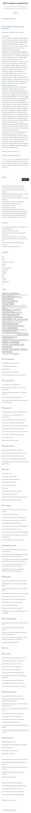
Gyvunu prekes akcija (8, 359)
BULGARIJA (8, 296)
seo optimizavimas (10, 323)
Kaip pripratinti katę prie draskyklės (10, 372)
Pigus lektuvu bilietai (8, 380)
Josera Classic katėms (7, 473)
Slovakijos (6, 336)
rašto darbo (16, 50)
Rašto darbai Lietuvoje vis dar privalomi (13, 27)
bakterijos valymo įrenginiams (11, 294)
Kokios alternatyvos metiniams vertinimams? (13, 188)
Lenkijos (5, 309)
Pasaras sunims (7, 408)
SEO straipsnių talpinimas (15, 3)
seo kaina (8, 322)
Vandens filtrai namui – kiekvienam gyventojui (13, 456)
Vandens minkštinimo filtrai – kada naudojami (13, 209)
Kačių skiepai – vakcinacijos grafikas (10, 363)
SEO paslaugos (7, 505)
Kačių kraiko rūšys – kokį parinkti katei (11, 663)
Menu (15, 12)
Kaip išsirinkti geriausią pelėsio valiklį (11, 384)
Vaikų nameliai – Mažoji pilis (9, 205)
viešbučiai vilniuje (7, 354)
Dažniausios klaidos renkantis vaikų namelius (13, 791)
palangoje (20, 309)
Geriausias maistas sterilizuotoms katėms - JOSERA (14, 580)
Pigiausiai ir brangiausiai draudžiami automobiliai (14, 458)
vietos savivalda (10, 342)
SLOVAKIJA (23, 334)
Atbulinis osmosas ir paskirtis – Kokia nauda (12, 713)
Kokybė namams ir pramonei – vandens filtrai (13, 201)
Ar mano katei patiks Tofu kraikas (10, 605)
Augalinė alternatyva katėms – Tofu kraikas (12, 660)
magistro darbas (17, 165)
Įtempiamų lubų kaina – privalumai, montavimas (14, 520)
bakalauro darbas (23, 161)
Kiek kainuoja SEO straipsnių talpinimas (11, 523)
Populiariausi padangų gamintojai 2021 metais (13, 539)
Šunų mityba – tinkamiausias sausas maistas (13, 434)
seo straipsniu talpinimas (11, 332)
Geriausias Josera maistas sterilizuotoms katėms (13, 658)
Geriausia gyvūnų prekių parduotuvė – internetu (14, 686)
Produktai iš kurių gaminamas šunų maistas (12, 683)
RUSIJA (5, 314)
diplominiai (4, 163)
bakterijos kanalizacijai (10, 293)
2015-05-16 (17, 155)
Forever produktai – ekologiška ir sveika (11, 203)
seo (3, 321)
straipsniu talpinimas (11, 339)
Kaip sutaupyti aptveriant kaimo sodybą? (12, 397)
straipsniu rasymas (8, 338)
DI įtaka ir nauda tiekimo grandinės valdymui (13, 186)
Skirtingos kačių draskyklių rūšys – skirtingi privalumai (15, 593)
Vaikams (4, 279)
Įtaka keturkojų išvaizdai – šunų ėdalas (11, 499)
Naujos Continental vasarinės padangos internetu (14, 453)
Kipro (4, 307)
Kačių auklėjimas (6, 369)
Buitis (3, 258)
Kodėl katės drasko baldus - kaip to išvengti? (13, 596)
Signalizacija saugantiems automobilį (11, 246)
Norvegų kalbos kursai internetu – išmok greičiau (14, 236)
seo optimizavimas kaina (13, 325)
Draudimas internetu (8, 446)
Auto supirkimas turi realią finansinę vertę (12, 696)
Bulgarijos (18, 296)
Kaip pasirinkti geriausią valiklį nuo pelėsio (12, 195)
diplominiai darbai (12, 163)
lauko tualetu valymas (21, 307)
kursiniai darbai (8, 165)
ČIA (18, 151)
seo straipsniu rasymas (9, 331)
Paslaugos (26, 159)
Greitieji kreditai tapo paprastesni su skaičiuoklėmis (14, 744)
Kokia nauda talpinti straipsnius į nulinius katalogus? (15, 526)
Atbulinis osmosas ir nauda (8, 777)
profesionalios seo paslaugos (11, 310)
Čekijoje (16, 353)
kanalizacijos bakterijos (19, 306)
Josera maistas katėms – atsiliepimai (11, 479)
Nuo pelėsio (5, 270)
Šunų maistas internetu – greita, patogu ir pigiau (14, 419)
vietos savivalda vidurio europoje (15, 350)
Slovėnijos (13, 336)
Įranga (3, 266)
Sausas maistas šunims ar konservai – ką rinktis (13, 375)
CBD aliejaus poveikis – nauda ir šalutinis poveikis (14, 517)
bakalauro (16, 161)
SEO (3, 275)
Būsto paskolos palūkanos (8, 753)
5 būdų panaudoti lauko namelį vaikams (12, 782)
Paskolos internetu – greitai (8, 741)
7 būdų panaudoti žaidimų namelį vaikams (12, 788)
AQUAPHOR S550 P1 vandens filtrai (10, 722)
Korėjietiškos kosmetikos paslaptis (10, 642)
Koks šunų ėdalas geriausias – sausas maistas (13, 428)
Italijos (9, 305)
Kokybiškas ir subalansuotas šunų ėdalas (12, 608)
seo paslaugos (10, 327)
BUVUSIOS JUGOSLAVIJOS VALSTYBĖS (10, 301)
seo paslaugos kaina (9, 329)
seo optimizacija (17, 322)
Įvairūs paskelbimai (19, 159)
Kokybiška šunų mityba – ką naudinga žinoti (13, 422)
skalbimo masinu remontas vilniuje (9, 335)
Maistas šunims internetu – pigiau (10, 440)
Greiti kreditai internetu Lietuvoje (10, 750)
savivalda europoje (12, 317)
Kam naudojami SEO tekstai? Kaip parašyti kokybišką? (15, 532)
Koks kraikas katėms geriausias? (10, 494)
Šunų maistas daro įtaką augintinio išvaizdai (12, 680)
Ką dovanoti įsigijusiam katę (9, 485)
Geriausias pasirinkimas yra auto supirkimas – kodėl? (15, 759)
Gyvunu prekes (7, 576)
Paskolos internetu (8, 737)
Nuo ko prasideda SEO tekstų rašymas (11, 529)
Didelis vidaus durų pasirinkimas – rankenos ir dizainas (15, 193)
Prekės (3, 273)
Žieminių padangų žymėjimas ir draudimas (12, 450)
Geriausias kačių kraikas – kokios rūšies (11, 666)
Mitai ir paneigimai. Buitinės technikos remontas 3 (14, 215)
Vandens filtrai (5, 281)
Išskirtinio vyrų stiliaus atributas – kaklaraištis (13, 719)
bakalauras (10, 161)
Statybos (4, 277)
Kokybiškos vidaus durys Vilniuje (10, 514)
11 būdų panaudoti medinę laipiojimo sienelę (13, 794)
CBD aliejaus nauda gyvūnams (9, 482)
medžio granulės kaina (13, 309)
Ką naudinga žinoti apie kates (9, 366)
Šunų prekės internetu (7, 437)
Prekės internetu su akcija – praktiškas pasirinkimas (14, 497)
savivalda (14, 314)
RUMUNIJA (8, 312)
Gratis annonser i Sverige (8, 262)
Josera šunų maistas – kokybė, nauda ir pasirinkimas (14, 412)
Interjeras (4, 264)
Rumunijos (18, 312)
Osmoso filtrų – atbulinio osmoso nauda (12, 716)
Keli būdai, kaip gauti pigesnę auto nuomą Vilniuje (14, 217)
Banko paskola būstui (7, 747)
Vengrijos (24, 340)
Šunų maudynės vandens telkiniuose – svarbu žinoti (15, 431)
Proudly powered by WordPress (9, 810)
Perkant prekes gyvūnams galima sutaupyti (12, 672)
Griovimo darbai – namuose (9, 207)
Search (4, 177)
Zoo (3, 283)
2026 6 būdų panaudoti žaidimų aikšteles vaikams (14, 785)
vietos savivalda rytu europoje (13, 345)
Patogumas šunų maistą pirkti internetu (12, 491)
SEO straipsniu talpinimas (10, 545)
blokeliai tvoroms (24, 294)
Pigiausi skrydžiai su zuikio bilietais (10, 230)
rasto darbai (24, 165)
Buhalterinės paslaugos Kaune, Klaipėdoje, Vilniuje (14, 213)
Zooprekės (6, 648)
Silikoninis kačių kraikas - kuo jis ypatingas (12, 602)
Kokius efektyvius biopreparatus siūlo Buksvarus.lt (14, 211)
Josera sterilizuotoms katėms (9, 476)
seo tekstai (24, 333)
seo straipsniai (22, 330)
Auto (3, 256)
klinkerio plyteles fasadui (11, 307)
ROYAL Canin (5, 488)
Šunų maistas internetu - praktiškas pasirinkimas (14, 599)
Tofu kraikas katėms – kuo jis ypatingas (11, 669)
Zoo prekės (6, 469)
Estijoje (4, 305)
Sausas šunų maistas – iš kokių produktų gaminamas (15, 425)
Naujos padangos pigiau (9, 800)
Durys (3, 260)
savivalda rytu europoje (15, 319)
